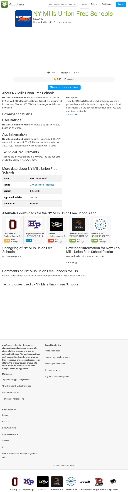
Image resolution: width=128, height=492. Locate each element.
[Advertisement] (64, 49)
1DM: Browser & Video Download (16, 386)
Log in (120, 4)
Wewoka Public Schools (79, 233)
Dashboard (106, 4)
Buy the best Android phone (57, 376)
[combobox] (60, 4)
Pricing (94, 4)
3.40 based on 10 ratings (42, 185)
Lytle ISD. (52, 233)
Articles (5, 441)
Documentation (9, 428)
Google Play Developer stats (57, 357)
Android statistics (52, 351)
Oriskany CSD (10, 233)
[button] (96, 262)
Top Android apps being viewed (16, 379)
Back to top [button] (121, 466)
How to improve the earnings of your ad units (19, 455)
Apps (84, 4)
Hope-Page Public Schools (35, 233)
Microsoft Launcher (11, 392)
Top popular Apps (52, 370)
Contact (5, 415)
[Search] (75, 4)
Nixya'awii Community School (113, 489)
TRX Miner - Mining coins (13, 399)
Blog (4, 447)
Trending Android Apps (55, 364)
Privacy (5, 421)
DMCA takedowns (10, 434)
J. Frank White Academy (85, 489)
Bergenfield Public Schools (99, 489)
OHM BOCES (97, 233)
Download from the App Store (65, 87)
